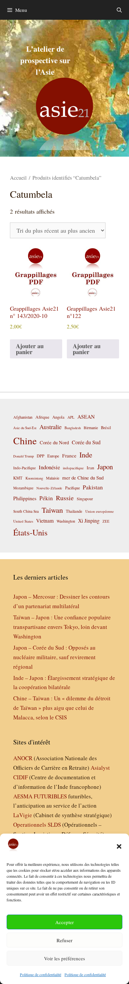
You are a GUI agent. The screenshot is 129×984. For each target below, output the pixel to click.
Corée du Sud (86, 442)
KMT (17, 478)
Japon (105, 466)
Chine (25, 440)
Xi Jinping (89, 520)
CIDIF (20, 777)
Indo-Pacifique (24, 467)
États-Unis (30, 532)
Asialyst (100, 767)
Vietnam (45, 520)
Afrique (42, 417)
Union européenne (99, 511)
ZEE (106, 521)
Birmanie (91, 427)
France (69, 455)
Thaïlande (74, 511)
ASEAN (86, 416)
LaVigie (22, 815)
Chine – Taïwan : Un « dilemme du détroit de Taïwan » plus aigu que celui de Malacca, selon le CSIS (61, 707)
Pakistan (93, 487)
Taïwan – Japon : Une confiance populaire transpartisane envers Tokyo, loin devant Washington (62, 626)
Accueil (18, 177)
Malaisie (52, 477)
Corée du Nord (54, 442)
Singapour (85, 498)
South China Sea (26, 511)
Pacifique (72, 487)
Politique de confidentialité (40, 974)
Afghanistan (22, 417)
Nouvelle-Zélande (49, 488)
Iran (90, 468)
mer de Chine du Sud (83, 477)
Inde (85, 454)
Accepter (64, 922)
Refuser (64, 940)
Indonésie (49, 467)
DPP (40, 455)
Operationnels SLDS (37, 824)
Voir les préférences (64, 958)
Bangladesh (72, 428)
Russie (65, 497)
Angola (58, 417)
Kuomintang (34, 478)
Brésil (106, 427)
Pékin (46, 498)
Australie (50, 427)
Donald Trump (23, 456)
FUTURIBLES (50, 796)
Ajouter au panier (30, 349)
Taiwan (52, 510)
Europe (53, 456)
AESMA (22, 796)
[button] (119, 846)
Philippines (24, 498)
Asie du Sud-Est (24, 427)
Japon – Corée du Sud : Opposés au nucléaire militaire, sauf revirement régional (54, 657)
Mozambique (23, 487)
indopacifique (73, 467)
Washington (66, 521)
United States (23, 521)
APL (70, 417)
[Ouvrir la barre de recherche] (119, 10)
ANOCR (22, 758)
